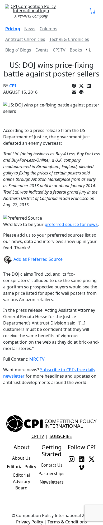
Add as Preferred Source (37, 259)
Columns (48, 29)
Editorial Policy (21, 466)
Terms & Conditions (67, 522)
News (29, 29)
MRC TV (37, 359)
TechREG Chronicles (69, 39)
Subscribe (61, 436)
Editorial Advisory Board (21, 481)
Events (42, 50)
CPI (12, 86)
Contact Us (52, 465)
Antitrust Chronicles (25, 39)
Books (76, 50)
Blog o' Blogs (18, 50)
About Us (21, 458)
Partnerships (51, 473)
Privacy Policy (29, 522)
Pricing (12, 29)
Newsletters (52, 482)
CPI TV (59, 50)
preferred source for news (71, 224)
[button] (93, 11)
